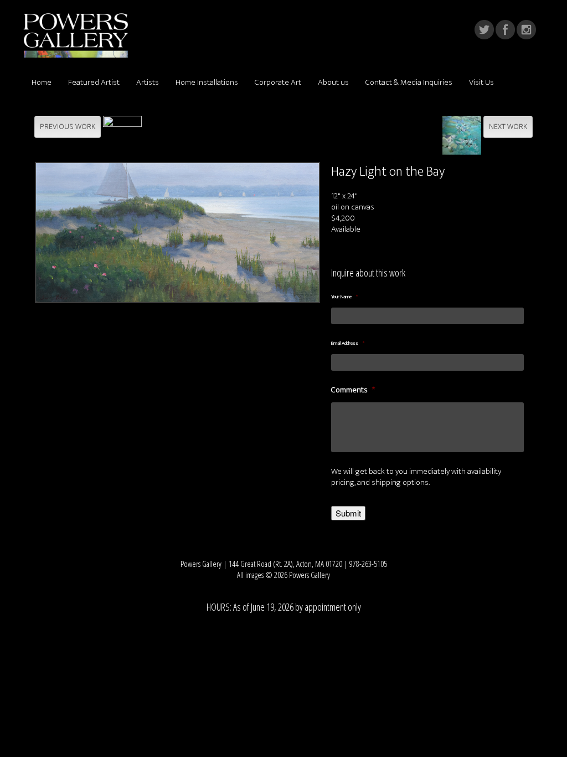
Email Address (347, 343)
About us (333, 82)
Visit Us (481, 82)
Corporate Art (278, 82)
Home (41, 82)
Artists (147, 82)
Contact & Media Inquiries (408, 82)
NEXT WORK (508, 126)
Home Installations (207, 82)
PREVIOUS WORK (67, 126)
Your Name (344, 297)
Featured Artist (94, 82)
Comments (353, 390)
